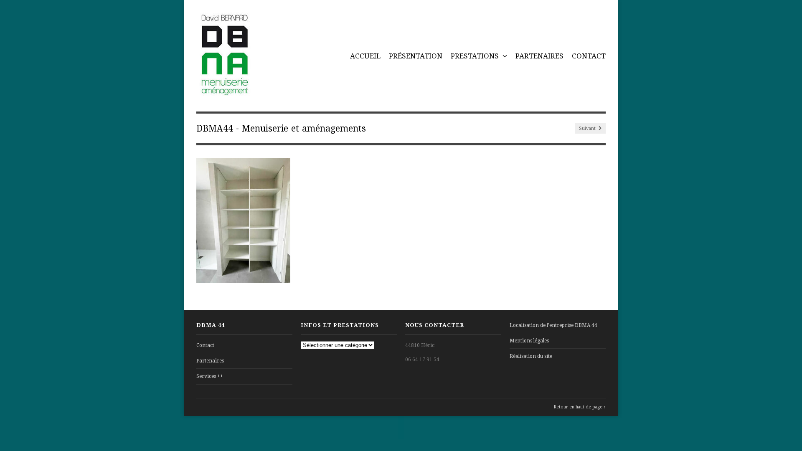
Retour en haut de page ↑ (580, 407)
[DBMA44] (224, 91)
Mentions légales (529, 341)
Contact (589, 56)
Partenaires (539, 56)
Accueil (365, 56)
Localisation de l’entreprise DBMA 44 (553, 325)
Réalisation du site (531, 356)
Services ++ (209, 376)
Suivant (588, 128)
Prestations (475, 56)
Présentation (415, 56)
